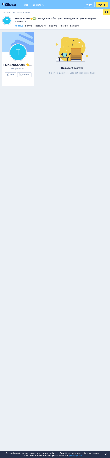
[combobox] (55, 12)
